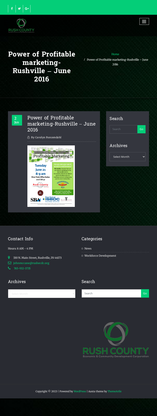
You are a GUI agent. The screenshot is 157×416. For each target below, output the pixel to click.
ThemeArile (114, 391)
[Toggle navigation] (144, 21)
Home (115, 54)
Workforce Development (100, 255)
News (87, 248)
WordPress (80, 391)
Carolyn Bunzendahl (46, 137)
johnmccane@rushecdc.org (31, 263)
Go (141, 129)
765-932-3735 (22, 268)
